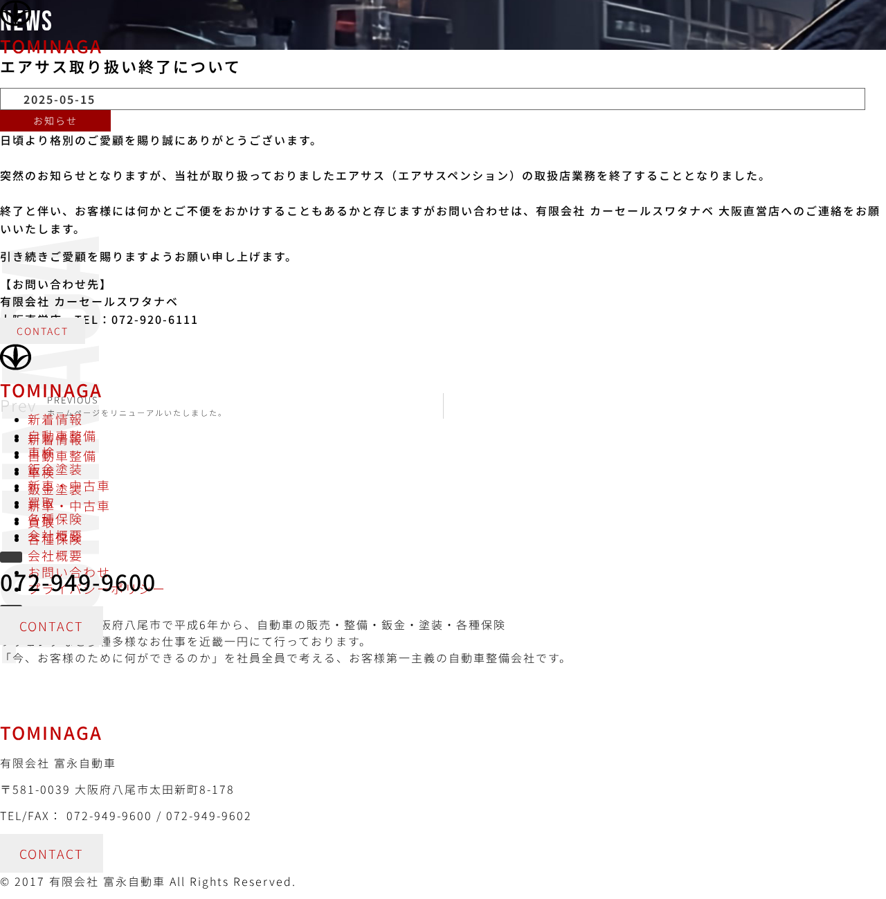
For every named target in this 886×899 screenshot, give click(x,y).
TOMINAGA (51, 45)
